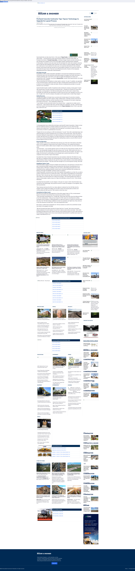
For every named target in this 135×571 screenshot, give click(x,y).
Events (38, 416)
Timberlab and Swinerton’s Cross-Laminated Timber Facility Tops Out (44, 433)
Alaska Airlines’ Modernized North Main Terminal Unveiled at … (59, 403)
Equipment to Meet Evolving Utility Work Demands (86, 295)
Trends (69, 354)
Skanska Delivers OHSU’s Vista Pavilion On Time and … (58, 409)
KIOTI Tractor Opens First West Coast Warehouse (43, 443)
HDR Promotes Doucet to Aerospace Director (57, 327)
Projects (70, 306)
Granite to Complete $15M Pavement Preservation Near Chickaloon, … (58, 373)
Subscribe (54, 563)
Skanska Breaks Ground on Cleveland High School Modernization (58, 398)
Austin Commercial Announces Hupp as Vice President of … (58, 331)
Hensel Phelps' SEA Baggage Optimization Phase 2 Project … (43, 377)
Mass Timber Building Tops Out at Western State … (59, 406)
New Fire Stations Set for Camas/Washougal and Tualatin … (43, 323)
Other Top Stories (41, 460)
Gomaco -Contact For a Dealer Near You (61, 452)
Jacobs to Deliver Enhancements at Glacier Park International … (59, 412)
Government (55, 354)
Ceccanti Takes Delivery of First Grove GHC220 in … (43, 397)
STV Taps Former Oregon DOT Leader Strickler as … (58, 383)
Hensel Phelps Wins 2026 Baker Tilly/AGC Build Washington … (43, 371)
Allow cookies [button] (5, 1)
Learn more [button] (30, 0)
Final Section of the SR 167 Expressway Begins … (73, 326)
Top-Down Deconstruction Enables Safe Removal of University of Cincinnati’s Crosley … (86, 366)
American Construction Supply (59, 448)
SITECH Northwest (56, 220)
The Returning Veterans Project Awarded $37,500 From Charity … (43, 436)
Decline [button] (1, 1)
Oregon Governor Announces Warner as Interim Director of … (58, 334)
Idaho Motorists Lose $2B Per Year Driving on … (74, 375)
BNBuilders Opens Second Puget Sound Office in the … (74, 393)
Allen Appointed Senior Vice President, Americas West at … (43, 329)
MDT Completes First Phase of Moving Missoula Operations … (58, 377)
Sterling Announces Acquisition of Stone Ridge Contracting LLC (74, 397)
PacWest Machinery (57, 283)
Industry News (40, 232)
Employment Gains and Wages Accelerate (87, 53)
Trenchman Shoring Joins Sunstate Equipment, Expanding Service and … (74, 408)
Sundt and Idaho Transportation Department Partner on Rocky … (74, 319)
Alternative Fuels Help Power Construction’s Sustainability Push (87, 41)
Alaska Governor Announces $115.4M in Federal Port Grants (58, 380)
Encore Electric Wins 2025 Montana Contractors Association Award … (44, 374)
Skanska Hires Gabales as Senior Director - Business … (59, 324)
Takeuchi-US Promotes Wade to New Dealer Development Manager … (44, 414)
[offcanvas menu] (96, 13)
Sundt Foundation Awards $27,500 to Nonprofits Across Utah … (43, 333)
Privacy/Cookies (132, 568)
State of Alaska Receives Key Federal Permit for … (73, 323)
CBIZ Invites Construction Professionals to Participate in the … (75, 379)
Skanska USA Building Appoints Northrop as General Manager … (43, 326)
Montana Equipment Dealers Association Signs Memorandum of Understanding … (43, 381)
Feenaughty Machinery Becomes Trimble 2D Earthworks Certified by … (44, 402)
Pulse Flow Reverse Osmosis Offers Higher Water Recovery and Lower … (87, 468)
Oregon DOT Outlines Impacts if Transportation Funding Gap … (74, 382)
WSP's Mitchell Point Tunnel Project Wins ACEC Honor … (42, 367)
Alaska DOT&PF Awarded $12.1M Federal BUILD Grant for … (74, 333)
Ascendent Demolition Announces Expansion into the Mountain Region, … (74, 404)
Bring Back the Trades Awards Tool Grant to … (74, 372)
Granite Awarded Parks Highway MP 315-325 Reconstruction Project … (59, 367)
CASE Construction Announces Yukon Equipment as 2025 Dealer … (44, 406)
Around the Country (88, 320)
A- (90, 13)
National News (87, 16)
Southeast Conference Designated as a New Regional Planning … (43, 429)
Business (70, 385)
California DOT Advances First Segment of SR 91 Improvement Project (87, 354)
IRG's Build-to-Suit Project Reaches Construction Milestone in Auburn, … (44, 336)
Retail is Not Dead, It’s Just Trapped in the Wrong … (87, 344)
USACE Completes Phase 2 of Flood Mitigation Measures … (75, 329)
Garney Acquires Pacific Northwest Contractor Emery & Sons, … (74, 400)
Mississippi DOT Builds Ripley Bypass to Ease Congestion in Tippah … (86, 386)
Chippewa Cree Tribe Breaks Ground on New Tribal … (42, 440)
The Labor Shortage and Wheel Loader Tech (86, 259)
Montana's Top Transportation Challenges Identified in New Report (73, 367)
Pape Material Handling (58, 511)
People (54, 306)
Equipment (39, 385)
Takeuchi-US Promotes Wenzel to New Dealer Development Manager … (44, 409)
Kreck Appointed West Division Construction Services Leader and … (59, 319)
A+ (93, 13)
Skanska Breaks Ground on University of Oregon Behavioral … (43, 319)
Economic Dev (56, 385)
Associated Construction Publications (10, 568)
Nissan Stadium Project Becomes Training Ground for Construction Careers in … (87, 438)
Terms (126, 568)
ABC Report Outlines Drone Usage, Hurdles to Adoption (87, 266)
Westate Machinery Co (57, 113)
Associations (40, 354)
